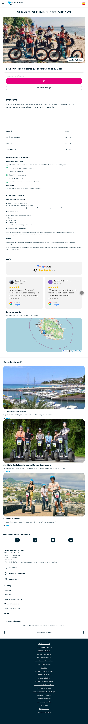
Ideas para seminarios (44, 647)
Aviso (6, 613)
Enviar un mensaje (44, 88)
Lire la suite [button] (14, 298)
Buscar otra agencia (44, 632)
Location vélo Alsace (44, 654)
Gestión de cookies (44, 712)
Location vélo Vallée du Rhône (44, 685)
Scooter (7, 590)
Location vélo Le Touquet (44, 671)
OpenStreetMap (76, 351)
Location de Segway (44, 688)
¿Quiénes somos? (44, 644)
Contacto (44, 668)
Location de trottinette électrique (44, 692)
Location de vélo (44, 651)
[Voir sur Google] (11, 282)
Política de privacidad (44, 702)
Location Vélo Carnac (44, 664)
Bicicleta (8, 595)
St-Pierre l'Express (11, 519)
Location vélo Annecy (44, 657)
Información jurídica (44, 698)
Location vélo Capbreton (44, 661)
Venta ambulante (11, 604)
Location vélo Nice (44, 678)
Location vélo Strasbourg (44, 681)
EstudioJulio (44, 705)
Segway (7, 586)
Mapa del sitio (44, 709)
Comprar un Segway (44, 695)
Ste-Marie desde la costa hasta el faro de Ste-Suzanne (27, 465)
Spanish (85, 3)
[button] (6, 293)
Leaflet (66, 351)
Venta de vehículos (12, 608)
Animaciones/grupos (13, 599)
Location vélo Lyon (44, 674)
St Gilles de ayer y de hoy (14, 411)
